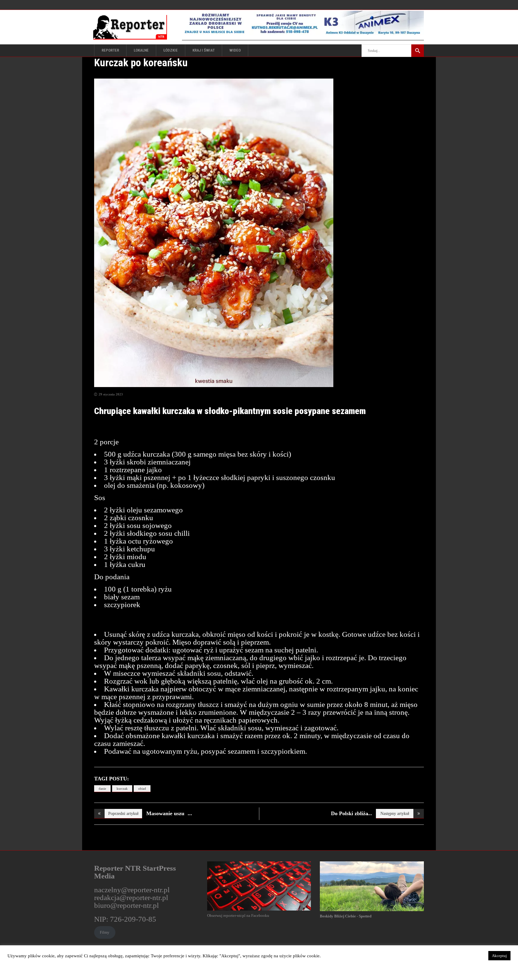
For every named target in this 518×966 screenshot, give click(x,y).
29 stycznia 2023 (111, 394)
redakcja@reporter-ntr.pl (131, 897)
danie (102, 788)
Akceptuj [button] (499, 955)
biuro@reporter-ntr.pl (126, 905)
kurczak (122, 788)
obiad (142, 788)
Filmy (104, 932)
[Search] (417, 50)
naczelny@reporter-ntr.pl (132, 890)
